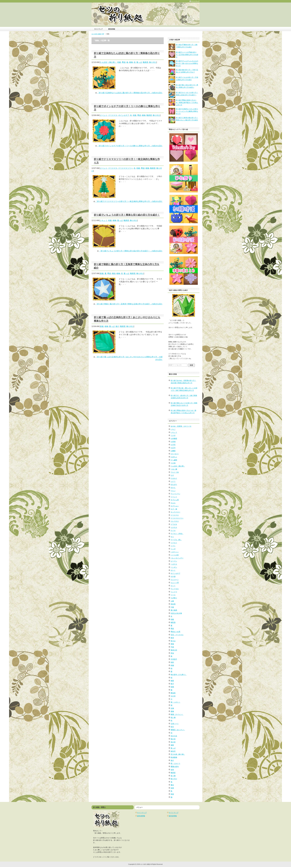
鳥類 (172, 794)
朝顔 (113, 273)
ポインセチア (123, 115)
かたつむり (175, 454)
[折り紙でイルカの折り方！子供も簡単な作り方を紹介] (171, 82)
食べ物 (173, 776)
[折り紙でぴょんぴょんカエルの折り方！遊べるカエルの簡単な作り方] (171, 65)
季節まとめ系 (175, 632)
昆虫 (172, 653)
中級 (172, 607)
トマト (173, 546)
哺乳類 (173, 622)
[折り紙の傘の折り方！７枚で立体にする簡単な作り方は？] (171, 74)
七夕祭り (174, 598)
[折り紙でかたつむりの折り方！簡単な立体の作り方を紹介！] (171, 97)
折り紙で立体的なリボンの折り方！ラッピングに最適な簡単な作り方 (187, 111)
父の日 (173, 696)
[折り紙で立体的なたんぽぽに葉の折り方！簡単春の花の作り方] (104, 88)
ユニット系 (175, 582)
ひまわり (174, 478)
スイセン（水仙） (177, 533)
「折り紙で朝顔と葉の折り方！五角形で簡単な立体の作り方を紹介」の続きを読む (129, 304)
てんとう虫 (175, 472)
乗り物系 (174, 610)
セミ (172, 537)
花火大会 (174, 736)
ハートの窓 (175, 555)
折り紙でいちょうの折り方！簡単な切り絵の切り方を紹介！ (127, 214)
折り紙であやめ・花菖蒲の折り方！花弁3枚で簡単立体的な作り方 (183, 382)
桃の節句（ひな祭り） (179, 674)
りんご (173, 491)
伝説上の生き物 (176, 613)
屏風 (172, 644)
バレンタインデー (177, 558)
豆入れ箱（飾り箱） (178, 754)
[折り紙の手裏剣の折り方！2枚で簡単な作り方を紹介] (171, 49)
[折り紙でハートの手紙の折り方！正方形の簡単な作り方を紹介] (171, 57)
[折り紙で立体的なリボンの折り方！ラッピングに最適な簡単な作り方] (171, 113)
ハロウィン (175, 552)
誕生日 (173, 751)
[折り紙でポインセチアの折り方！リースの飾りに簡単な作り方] (104, 141)
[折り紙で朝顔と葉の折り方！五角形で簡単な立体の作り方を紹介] (104, 299)
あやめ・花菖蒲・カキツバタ (181, 426)
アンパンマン (175, 494)
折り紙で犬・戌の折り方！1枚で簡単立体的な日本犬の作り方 (184, 397)
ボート (173, 570)
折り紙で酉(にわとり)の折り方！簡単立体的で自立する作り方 (184, 404)
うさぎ (173, 435)
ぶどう (173, 481)
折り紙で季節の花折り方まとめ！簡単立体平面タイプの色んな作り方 (187, 102)
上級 (172, 601)
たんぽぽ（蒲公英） (108, 62)
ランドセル (175, 589)
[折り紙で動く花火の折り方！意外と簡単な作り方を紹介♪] (171, 89)
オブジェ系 (175, 500)
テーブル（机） (176, 540)
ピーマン (174, 561)
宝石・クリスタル (177, 635)
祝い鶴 (173, 717)
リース (173, 595)
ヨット (173, 586)
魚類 (172, 788)
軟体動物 (174, 757)
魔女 (172, 785)
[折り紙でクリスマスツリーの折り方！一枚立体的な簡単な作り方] (104, 196)
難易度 (145, 62)
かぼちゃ (174, 457)
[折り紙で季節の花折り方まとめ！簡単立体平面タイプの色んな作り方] (171, 104)
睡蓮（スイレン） (177, 714)
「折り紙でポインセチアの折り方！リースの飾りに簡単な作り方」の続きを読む (130, 146)
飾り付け (152, 62)
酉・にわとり (175, 763)
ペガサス (174, 564)
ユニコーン (175, 579)
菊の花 (173, 739)
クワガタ (174, 524)
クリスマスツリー (125, 168)
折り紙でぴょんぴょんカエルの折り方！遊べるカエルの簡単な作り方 (187, 63)
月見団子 (174, 659)
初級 (119, 62)
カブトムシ (175, 506)
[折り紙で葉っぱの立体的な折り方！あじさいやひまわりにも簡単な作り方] (104, 352)
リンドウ (174, 592)
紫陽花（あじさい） (178, 730)
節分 (172, 727)
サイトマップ (98, 29)
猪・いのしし (175, 702)
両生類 (173, 604)
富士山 (173, 641)
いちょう (103, 220)
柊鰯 (172, 665)
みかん (173, 487)
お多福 (173, 441)
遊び (117, 326)
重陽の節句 (175, 766)
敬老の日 (174, 650)
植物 (131, 62)
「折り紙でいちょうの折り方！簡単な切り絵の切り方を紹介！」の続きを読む (131, 251)
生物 (172, 708)
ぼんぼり (174, 484)
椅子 (172, 684)
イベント (103, 115)
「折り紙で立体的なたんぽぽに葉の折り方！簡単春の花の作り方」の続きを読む (130, 93)
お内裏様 (174, 438)
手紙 (172, 647)
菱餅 (172, 745)
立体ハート (175, 724)
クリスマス (112, 115)
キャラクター (175, 512)
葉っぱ (139, 62)
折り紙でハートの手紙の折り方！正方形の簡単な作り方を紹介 (187, 54)
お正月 (173, 448)
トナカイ (174, 543)
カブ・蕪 (174, 509)
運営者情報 (111, 29)
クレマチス (175, 521)
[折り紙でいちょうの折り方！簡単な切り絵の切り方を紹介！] (104, 246)
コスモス (174, 527)
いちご (173, 429)
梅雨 (172, 681)
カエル (173, 503)
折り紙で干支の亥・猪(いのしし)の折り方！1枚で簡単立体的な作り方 (184, 389)
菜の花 (173, 742)
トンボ (173, 549)
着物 (172, 711)
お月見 (173, 445)
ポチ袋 (173, 576)
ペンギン (174, 567)
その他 (173, 463)
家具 (172, 638)
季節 (123, 62)
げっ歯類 (174, 460)
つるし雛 (174, 469)
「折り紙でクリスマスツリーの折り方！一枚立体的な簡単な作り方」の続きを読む (129, 201)
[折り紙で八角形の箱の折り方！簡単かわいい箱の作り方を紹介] (171, 122)
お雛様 (173, 451)
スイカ (173, 530)
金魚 (172, 769)
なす (172, 475)
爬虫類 (173, 693)
